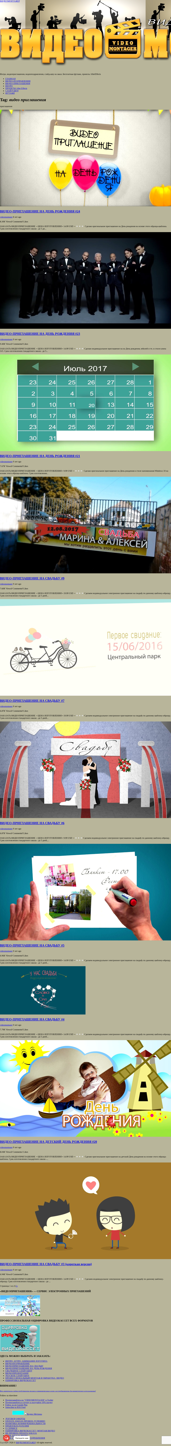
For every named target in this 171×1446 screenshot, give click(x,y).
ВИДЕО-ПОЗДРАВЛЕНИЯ (17, 81)
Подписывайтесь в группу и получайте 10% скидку (29, 1402)
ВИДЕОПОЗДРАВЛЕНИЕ (17, 1363)
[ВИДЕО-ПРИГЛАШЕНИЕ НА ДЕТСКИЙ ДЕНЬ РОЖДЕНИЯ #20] (85, 1136)
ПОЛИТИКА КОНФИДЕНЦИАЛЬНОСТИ (25, 1423)
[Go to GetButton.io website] (6, 1443)
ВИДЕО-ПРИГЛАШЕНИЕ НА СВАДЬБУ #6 (32, 823)
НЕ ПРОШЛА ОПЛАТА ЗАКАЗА (21, 1433)
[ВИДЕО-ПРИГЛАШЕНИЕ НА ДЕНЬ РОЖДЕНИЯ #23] (85, 328)
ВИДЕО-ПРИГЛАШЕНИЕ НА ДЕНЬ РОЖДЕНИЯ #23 (40, 333)
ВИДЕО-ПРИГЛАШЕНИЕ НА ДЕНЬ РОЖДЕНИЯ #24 (40, 211)
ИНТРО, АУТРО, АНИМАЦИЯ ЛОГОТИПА (26, 1361)
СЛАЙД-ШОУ (12, 91)
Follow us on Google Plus (16, 1405)
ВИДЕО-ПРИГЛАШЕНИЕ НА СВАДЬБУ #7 (32, 700)
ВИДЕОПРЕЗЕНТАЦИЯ (16, 1373)
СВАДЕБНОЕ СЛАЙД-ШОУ (18, 1371)
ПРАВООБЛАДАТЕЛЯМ (17, 1426)
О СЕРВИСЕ (11, 1428)
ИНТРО (9, 86)
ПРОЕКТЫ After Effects (16, 88)
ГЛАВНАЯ (10, 79)
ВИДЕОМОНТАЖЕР (10, 1)
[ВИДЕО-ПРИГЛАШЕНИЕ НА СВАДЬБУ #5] (85, 940)
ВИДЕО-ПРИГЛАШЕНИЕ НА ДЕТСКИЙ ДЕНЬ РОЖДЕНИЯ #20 (48, 1141)
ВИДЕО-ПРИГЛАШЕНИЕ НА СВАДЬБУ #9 (32, 578)
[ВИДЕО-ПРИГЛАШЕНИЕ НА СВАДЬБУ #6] (85, 817)
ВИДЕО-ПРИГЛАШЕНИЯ (17, 83)
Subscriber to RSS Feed (15, 1407)
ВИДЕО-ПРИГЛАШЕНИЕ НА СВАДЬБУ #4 (32, 1019)
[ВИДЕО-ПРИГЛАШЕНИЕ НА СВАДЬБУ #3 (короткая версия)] (85, 1258)
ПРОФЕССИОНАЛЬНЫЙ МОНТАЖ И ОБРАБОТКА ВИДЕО (34, 1378)
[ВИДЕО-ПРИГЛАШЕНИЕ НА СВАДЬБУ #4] (43, 1014)
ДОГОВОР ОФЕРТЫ (15, 1419)
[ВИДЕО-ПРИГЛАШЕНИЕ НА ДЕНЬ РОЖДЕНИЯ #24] (85, 205)
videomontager (6, 217)
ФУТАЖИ (10, 93)
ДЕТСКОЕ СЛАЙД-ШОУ (17, 1375)
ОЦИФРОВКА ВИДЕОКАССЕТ (20, 1380)
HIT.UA (14, 1411)
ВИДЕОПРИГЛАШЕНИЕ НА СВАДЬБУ (24, 1366)
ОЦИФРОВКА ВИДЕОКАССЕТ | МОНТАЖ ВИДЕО (30, 1431)
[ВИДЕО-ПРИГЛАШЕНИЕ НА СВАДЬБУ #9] (85, 572)
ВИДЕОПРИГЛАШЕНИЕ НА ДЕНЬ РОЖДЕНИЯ (28, 1368)
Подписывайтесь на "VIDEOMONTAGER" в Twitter (29, 1400)
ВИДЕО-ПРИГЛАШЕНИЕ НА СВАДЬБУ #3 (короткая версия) (46, 1264)
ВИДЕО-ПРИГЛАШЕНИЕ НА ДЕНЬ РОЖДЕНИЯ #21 (40, 456)
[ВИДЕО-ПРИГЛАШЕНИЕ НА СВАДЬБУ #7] (85, 695)
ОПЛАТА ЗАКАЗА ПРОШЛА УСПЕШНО (25, 1421)
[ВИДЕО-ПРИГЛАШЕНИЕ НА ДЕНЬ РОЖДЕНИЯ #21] (85, 450)
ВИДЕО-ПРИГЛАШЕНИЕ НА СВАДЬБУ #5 (32, 945)
